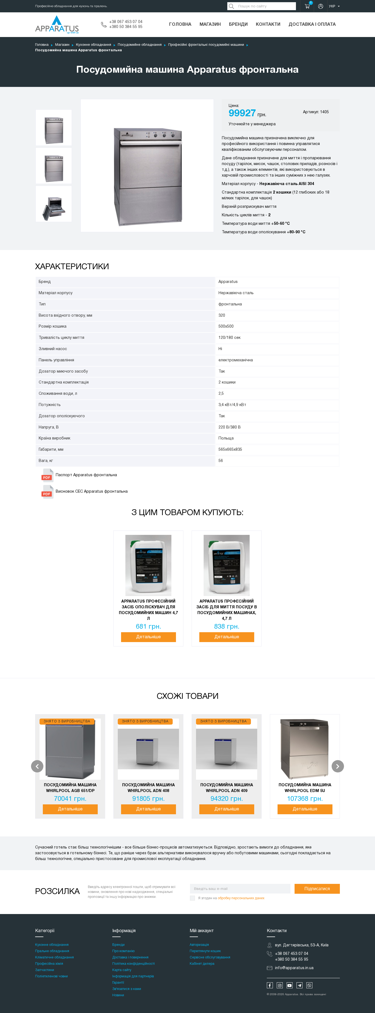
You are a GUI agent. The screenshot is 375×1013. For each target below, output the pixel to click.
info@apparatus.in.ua (294, 968)
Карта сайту (121, 970)
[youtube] (290, 985)
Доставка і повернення (130, 957)
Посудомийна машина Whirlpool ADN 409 (226, 788)
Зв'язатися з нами (126, 989)
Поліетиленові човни (51, 976)
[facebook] (270, 985)
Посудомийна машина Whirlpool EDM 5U (305, 788)
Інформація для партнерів (133, 976)
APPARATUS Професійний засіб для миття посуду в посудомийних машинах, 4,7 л (226, 610)
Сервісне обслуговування (210, 957)
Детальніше (148, 637)
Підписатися (317, 888)
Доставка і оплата (312, 25)
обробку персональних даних (241, 898)
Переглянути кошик (205, 951)
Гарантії (118, 982)
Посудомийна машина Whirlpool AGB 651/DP (70, 788)
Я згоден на (231, 898)
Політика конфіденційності (133, 963)
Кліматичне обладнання (54, 957)
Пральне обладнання (52, 951)
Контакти (268, 25)
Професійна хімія (49, 963)
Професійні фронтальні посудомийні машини (206, 45)
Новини (118, 995)
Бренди (238, 25)
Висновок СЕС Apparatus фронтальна (92, 491)
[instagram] (280, 985)
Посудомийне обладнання (140, 45)
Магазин (210, 25)
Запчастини (44, 970)
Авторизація (199, 944)
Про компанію (123, 951)
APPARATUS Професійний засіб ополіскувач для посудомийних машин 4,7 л (148, 610)
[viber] (309, 985)
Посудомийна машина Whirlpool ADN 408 (148, 788)
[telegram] (299, 985)
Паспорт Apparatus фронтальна (86, 475)
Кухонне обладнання (93, 45)
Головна (180, 25)
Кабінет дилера (202, 963)
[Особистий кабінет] (321, 6)
